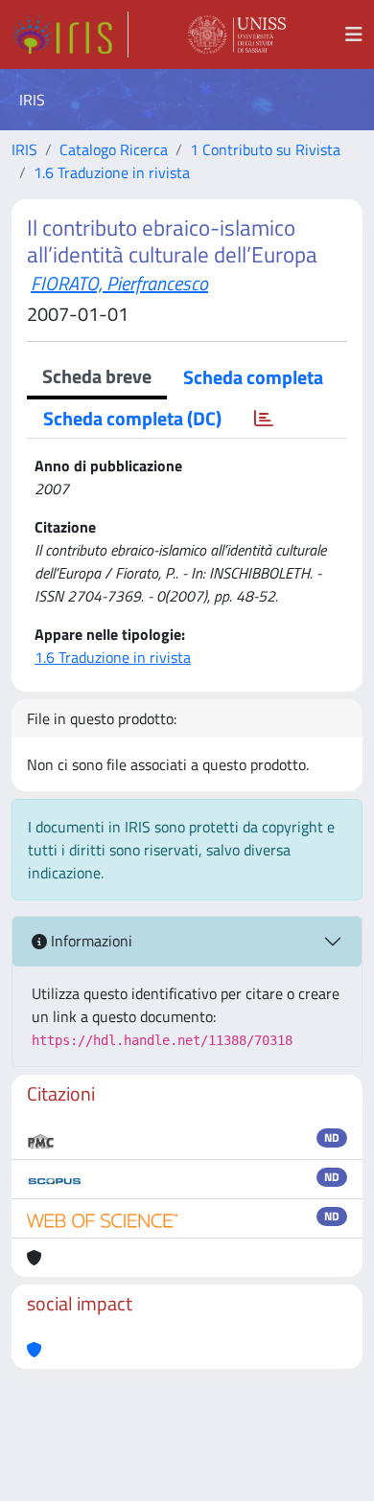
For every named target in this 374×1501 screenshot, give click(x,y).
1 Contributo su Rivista (265, 149)
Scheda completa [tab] (253, 377)
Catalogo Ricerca (113, 149)
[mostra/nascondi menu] (353, 34)
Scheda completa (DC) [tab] (132, 418)
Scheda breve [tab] (97, 376)
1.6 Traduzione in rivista (112, 172)
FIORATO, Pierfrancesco (119, 283)
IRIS (24, 149)
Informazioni (89, 940)
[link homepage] (70, 34)
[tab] (264, 418)
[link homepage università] (237, 34)
